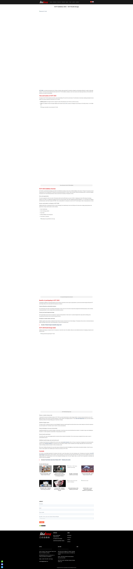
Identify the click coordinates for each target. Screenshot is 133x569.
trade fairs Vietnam (48, 443)
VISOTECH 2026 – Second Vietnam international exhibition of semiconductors (87, 489)
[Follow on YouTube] (49, 537)
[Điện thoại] (2, 561)
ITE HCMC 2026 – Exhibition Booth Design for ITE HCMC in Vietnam (59, 489)
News (67, 2)
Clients (73, 2)
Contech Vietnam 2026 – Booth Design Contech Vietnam (45, 474)
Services (63, 2)
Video (70, 2)
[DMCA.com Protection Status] (42, 525)
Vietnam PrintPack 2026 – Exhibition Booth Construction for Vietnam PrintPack (59, 474)
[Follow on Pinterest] (44, 537)
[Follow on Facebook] (40, 537)
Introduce (55, 2)
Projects (59, 2)
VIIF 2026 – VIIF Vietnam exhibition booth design (73, 474)
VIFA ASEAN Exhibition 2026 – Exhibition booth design (73, 489)
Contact (77, 2)
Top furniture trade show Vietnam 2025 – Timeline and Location (57, 459)
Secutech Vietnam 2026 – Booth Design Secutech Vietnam (87, 474)
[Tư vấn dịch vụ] (2, 567)
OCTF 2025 (41, 90)
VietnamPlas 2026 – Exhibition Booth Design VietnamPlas (45, 489)
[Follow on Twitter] (42, 537)
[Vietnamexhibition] (43, 2)
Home (51, 2)
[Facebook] (2, 564)
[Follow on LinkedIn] (47, 537)
